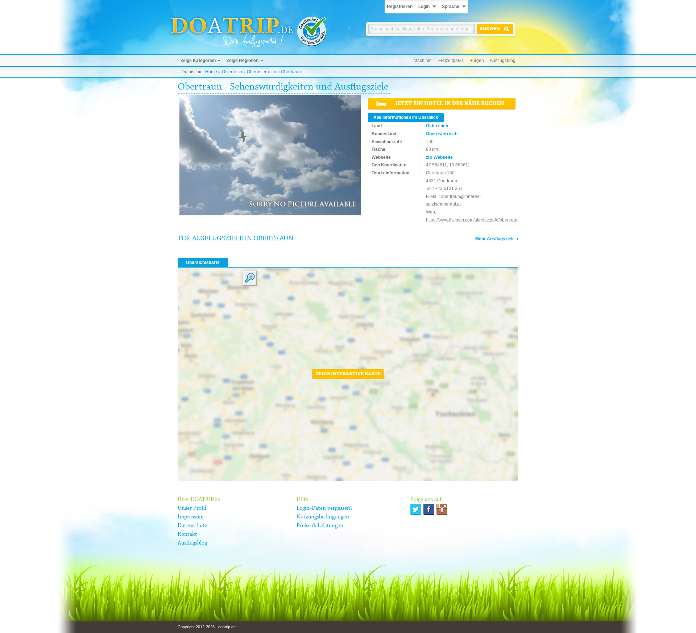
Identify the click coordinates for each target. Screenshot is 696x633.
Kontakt (187, 534)
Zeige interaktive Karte (348, 374)
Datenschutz (192, 526)
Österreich (232, 71)
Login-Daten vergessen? (325, 508)
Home (211, 71)
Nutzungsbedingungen (323, 517)
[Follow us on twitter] (415, 509)
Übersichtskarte (203, 262)
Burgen (476, 60)
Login (424, 6)
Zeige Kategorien (198, 60)
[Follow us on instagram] (441, 509)
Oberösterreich (261, 71)
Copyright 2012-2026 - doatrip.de (207, 627)
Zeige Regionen (242, 60)
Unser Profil (192, 508)
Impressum (191, 517)
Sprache (450, 6)
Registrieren (400, 6)
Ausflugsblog (502, 60)
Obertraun (291, 71)
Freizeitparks (451, 60)
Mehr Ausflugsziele (495, 238)
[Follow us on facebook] (428, 509)
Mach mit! (423, 60)
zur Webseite (439, 157)
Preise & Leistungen (320, 526)
